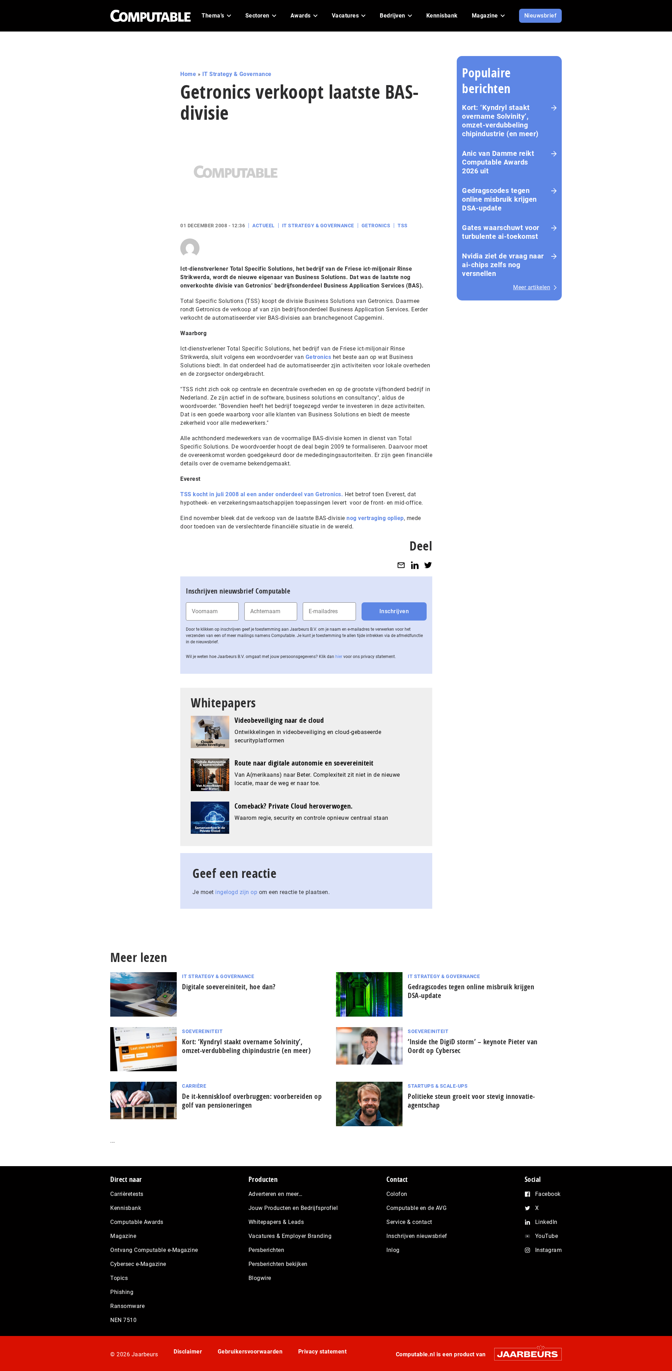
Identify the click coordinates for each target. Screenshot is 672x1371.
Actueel (263, 225)
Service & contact (409, 1222)
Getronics (376, 225)
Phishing (121, 1292)
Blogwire (259, 1278)
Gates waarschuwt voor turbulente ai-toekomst (500, 232)
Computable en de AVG (416, 1208)
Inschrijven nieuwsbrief (416, 1236)
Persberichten (266, 1250)
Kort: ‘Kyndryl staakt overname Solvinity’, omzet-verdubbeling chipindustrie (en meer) (500, 120)
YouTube (546, 1236)
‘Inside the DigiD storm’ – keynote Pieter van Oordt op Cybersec (473, 1046)
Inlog (393, 1250)
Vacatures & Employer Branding (290, 1236)
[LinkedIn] (415, 565)
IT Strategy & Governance (237, 74)
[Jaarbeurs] (524, 1354)
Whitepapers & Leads (276, 1222)
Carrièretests (127, 1194)
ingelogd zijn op (236, 892)
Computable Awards (136, 1222)
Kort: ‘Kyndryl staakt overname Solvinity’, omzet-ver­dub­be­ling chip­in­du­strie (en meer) (246, 1046)
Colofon (396, 1194)
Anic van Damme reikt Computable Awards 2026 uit (498, 162)
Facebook (548, 1194)
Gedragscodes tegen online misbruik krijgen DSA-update (499, 199)
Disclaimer (188, 1351)
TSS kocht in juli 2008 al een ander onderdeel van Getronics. (261, 494)
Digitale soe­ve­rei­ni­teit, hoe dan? (229, 986)
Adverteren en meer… (275, 1194)
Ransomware (127, 1306)
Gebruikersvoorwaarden (250, 1351)
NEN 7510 (123, 1320)
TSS (403, 225)
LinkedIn (546, 1222)
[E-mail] (401, 565)
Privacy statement (322, 1351)
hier (338, 656)
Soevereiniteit (202, 1031)
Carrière (194, 1086)
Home (188, 74)
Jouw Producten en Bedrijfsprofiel (293, 1208)
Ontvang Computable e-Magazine (154, 1250)
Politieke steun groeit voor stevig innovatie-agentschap (471, 1101)
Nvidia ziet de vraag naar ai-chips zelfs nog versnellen (503, 265)
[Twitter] (428, 565)
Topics (119, 1278)
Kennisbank (125, 1208)
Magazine (123, 1236)
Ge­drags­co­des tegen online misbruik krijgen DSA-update (471, 991)
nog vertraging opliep (375, 518)
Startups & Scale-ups (438, 1086)
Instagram (548, 1250)
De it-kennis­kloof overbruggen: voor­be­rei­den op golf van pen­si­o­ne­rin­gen (252, 1101)
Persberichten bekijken (278, 1264)
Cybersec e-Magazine (138, 1264)
